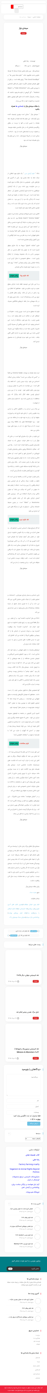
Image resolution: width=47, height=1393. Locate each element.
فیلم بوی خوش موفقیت (31, 904)
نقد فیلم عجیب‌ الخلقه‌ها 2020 (24, 1235)
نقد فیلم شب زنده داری (22, 931)
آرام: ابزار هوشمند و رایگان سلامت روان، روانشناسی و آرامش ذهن (25, 1186)
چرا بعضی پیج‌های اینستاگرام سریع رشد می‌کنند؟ (21, 1226)
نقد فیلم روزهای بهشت (17, 913)
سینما (29, 17)
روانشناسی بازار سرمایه (32, 917)
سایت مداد (33, 892)
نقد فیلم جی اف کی (24, 935)
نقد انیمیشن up (23, 908)
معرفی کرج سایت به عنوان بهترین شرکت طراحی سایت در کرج (21, 1209)
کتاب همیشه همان (32, 1155)
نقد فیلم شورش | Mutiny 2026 (23, 1244)
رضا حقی (26, 61)
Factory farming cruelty (29, 1164)
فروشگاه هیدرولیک (32, 1192)
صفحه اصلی (36, 17)
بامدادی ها (19, 106)
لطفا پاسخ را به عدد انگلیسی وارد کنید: (26, 1115)
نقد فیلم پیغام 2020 (27, 1217)
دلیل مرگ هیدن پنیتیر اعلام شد (27, 1012)
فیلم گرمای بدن (30, 173)
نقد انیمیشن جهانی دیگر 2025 (28, 975)
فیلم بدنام (30, 913)
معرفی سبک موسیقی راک (17, 917)
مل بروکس (31, 908)
